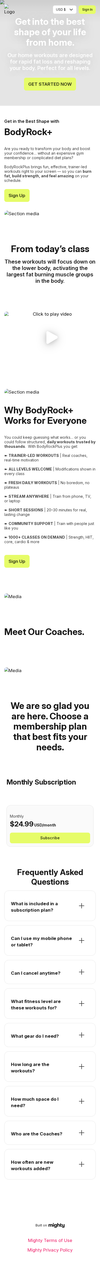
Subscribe (50, 838)
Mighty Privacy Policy (50, 1250)
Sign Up (17, 195)
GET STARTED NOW (50, 84)
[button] (50, 337)
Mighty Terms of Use (50, 1240)
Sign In (87, 9)
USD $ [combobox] (61, 9)
